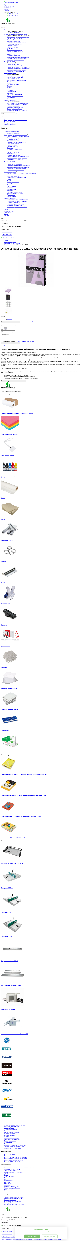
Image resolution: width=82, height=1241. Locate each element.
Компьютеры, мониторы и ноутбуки (17, 110)
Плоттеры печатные (12, 45)
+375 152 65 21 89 (13, 15)
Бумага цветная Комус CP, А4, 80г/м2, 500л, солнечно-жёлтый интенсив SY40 (23, 795)
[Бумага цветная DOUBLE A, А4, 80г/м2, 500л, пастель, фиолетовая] (36, 286)
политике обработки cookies (35, 1232)
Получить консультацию (7, 381)
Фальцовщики (11, 54)
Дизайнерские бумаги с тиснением (16, 70)
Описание (6, 346)
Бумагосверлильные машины (15, 51)
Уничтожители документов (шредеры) (17, 103)
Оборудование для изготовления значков (18, 57)
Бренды (6, 9)
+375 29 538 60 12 (13, 13)
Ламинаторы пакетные (13, 106)
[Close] (5, 328)
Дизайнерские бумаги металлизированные (18, 67)
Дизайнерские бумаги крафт (15, 65)
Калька (9, 81)
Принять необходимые (49, 1236)
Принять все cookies (32, 1236)
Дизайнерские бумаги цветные (15, 71)
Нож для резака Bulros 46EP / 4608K (11, 985)
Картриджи (10, 90)
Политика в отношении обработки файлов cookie (47, 1239)
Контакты (6, 10)
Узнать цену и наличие (20, 381)
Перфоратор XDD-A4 (7, 888)
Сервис (6, 5)
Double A (9, 319)
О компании (7, 7)
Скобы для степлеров (13, 84)
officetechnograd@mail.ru (8, 237)
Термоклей (10, 93)
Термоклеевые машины (13, 41)
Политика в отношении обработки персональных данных (16, 1239)
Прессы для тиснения (13, 52)
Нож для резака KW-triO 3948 (9, 961)
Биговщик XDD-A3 (6, 912)
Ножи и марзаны (11, 88)
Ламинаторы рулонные (13, 55)
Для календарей (11, 91)
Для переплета (11, 97)
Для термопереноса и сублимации (16, 80)
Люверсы (9, 86)
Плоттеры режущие (12, 47)
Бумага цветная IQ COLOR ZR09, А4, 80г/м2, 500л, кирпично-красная (21, 816)
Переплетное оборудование (14, 44)
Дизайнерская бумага (9, 61)
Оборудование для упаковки (11, 29)
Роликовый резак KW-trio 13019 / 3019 (12, 863)
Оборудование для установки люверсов (18, 37)
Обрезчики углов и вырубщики (15, 60)
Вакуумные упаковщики (13, 32)
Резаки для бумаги (12, 40)
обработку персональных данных (25, 341)
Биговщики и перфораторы (14, 50)
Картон (9, 83)
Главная (6, 240)
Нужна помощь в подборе (28, 321)
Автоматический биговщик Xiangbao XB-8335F (14, 1034)
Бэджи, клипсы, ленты (13, 78)
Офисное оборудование (10, 100)
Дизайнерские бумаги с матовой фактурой (18, 68)
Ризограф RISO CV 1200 (8, 1009)
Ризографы (10, 48)
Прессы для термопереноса (14, 38)
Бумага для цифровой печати (15, 96)
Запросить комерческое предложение (10, 321)
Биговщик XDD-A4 (6, 936)
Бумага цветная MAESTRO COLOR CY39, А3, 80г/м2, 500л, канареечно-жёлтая (24, 774)
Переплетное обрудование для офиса (17, 104)
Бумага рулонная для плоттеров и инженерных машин (22, 75)
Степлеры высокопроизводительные (17, 58)
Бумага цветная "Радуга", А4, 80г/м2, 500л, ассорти (16, 837)
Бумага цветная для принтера (15, 77)
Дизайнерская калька (13, 64)
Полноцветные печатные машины (16, 42)
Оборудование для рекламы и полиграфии (15, 34)
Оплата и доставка (9, 6)
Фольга (9, 87)
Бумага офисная (11, 99)
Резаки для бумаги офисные (14, 109)
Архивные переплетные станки (15, 107)
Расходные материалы (10, 73)
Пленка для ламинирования (14, 94)
